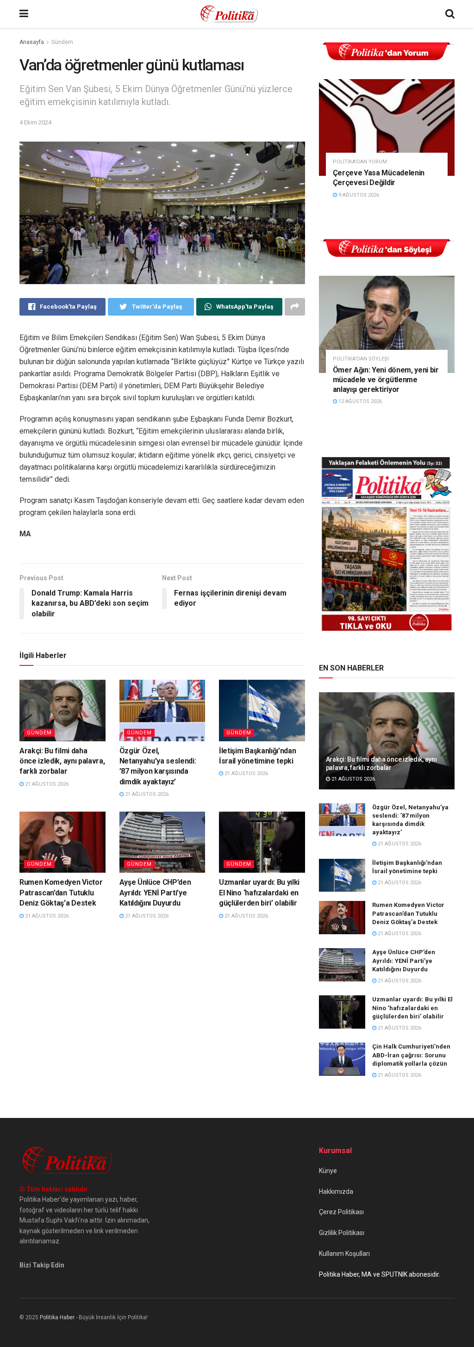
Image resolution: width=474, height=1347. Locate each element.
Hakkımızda (336, 1191)
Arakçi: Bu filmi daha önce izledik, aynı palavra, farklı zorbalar (62, 761)
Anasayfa (31, 42)
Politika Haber (57, 1317)
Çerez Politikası (341, 1212)
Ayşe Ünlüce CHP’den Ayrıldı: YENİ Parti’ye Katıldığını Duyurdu (155, 892)
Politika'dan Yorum (360, 161)
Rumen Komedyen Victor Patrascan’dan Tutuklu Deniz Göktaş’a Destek (60, 892)
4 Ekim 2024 (35, 122)
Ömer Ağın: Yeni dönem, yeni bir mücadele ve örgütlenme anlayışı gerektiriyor (386, 380)
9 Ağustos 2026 (358, 195)
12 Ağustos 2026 (359, 401)
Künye (328, 1170)
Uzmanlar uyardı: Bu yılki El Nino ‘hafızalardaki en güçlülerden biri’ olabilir (259, 892)
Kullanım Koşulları (344, 1253)
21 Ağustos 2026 (46, 784)
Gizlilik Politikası (341, 1232)
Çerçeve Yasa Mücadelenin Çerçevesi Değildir (378, 177)
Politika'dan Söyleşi (361, 358)
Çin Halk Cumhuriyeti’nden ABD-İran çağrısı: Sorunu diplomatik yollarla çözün (411, 1055)
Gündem (62, 42)
